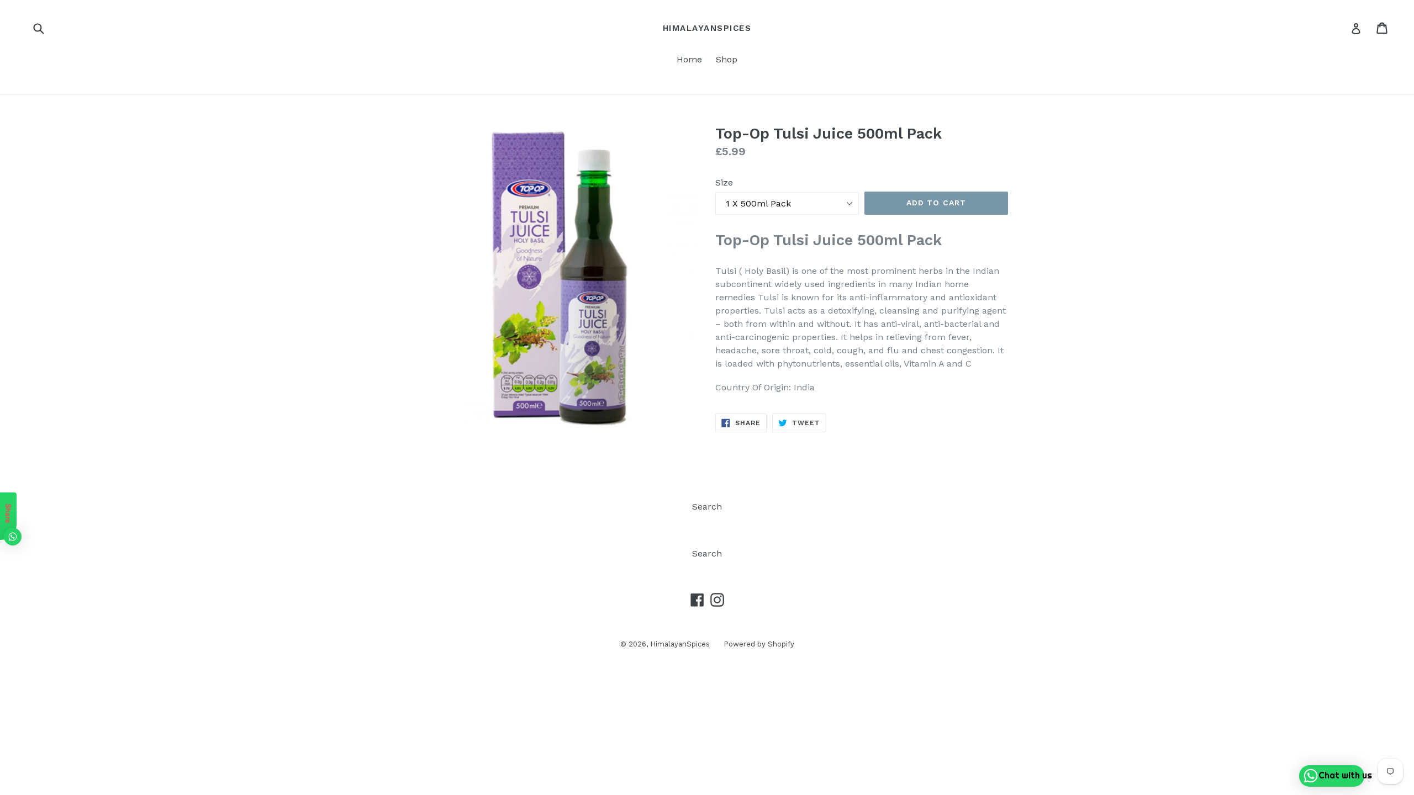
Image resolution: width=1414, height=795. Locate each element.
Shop (726, 59)
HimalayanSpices (707, 28)
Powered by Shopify (759, 644)
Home (689, 59)
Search (707, 506)
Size (724, 182)
